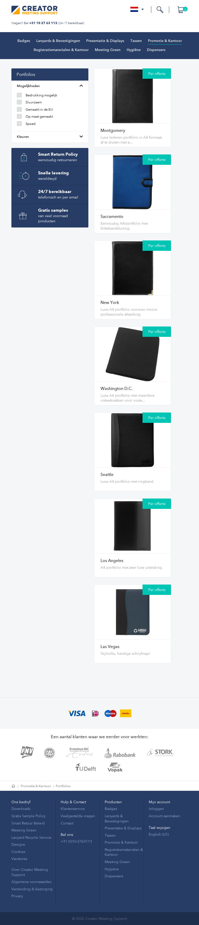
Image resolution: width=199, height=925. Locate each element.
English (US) (159, 834)
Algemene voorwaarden (31, 881)
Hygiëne (134, 50)
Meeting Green (107, 50)
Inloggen (156, 808)
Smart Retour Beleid (28, 823)
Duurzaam (34, 102)
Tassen (136, 41)
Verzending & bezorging (32, 889)
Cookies (18, 851)
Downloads (20, 808)
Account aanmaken (164, 816)
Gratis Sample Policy (28, 816)
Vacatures (19, 858)
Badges (23, 41)
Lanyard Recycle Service (31, 837)
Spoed (30, 124)
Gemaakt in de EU (39, 109)
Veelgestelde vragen (78, 816)
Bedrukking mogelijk (41, 95)
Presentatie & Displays (105, 41)
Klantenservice (73, 808)
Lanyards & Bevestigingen (58, 41)
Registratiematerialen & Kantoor (61, 50)
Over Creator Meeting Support (29, 872)
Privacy (17, 896)
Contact (67, 823)
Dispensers (156, 50)
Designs (18, 844)
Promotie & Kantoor (165, 41)
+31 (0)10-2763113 (76, 841)
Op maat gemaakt (39, 116)
